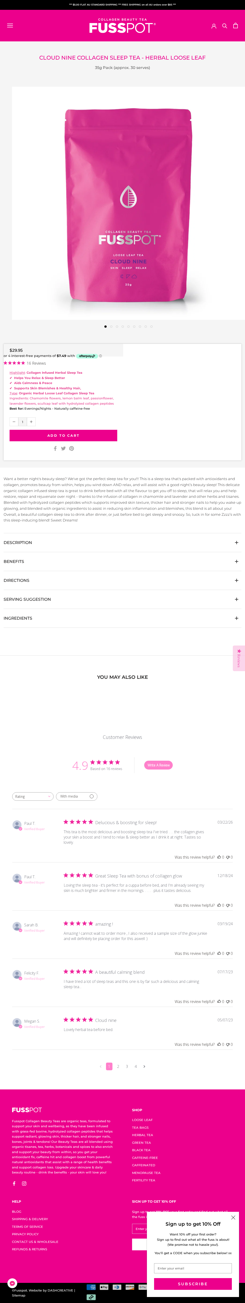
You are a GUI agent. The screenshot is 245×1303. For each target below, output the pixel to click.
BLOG (16, 1211)
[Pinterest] (71, 448)
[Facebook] (55, 448)
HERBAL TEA (142, 1135)
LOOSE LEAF (142, 1120)
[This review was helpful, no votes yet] (219, 857)
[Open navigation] (10, 25)
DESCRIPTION (18, 542)
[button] (12, 1284)
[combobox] (33, 796)
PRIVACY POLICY (25, 1234)
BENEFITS (14, 561)
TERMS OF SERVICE (27, 1227)
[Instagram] (24, 1183)
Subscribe (193, 1284)
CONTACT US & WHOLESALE (35, 1242)
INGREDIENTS (18, 618)
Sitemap (18, 1295)
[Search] (224, 25)
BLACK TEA (141, 1150)
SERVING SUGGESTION (27, 599)
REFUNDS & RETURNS (29, 1249)
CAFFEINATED (143, 1165)
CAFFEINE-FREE (145, 1158)
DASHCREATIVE (60, 1290)
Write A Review (159, 765)
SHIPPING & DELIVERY (30, 1219)
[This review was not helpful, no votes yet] (227, 857)
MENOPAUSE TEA (146, 1173)
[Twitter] (63, 448)
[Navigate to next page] (144, 1066)
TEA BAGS (140, 1127)
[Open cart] (235, 25)
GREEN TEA (141, 1142)
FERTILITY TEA (143, 1180)
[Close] (233, 1217)
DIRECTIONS (16, 580)
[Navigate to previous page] (101, 1066)
